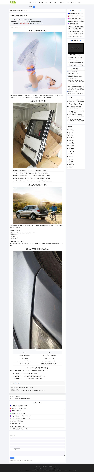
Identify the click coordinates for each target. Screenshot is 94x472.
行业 (71, 145)
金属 (70, 142)
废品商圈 (62, 2)
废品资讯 (41, 2)
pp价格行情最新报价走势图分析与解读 (20, 428)
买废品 (50, 2)
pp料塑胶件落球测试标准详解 (18, 426)
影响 (70, 159)
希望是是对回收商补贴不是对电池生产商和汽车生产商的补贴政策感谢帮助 (76, 82)
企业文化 (55, 466)
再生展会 (79, 2)
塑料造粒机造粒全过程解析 (17, 421)
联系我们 (51, 466)
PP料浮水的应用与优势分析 (18, 410)
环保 (70, 153)
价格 (71, 129)
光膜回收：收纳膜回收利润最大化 (76, 21)
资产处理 (68, 2)
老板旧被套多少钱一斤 (73, 73)
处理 (70, 163)
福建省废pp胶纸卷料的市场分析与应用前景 (21, 418)
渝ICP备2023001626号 (55, 468)
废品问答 (56, 2)
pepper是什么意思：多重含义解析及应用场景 (21, 416)
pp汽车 (17, 383)
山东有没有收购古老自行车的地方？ (19, 405)
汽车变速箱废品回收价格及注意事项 (76, 100)
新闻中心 (46, 466)
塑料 (70, 156)
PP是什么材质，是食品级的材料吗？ (19, 408)
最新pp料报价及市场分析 (19, 396)
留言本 (30, 6)
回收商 (71, 140)
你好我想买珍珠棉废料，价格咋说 (75, 76)
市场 (71, 135)
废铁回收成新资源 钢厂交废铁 (74, 119)
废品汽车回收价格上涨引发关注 (75, 114)
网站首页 (38, 466)
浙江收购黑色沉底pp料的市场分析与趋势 (22, 398)
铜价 (70, 150)
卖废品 (46, 2)
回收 (71, 137)
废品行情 (35, 2)
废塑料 (71, 151)
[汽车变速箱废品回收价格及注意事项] (76, 48)
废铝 (70, 132)
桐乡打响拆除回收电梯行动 (75, 28)
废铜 (71, 134)
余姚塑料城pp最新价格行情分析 (18, 413)
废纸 (71, 139)
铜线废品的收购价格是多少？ (75, 60)
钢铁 (70, 158)
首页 (30, 2)
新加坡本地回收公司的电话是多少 (75, 93)
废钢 (71, 147)
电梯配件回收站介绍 (73, 23)
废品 (71, 131)
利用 (70, 166)
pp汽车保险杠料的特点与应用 (18, 423)
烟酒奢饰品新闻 (22, 10)
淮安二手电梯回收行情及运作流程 (76, 16)
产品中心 (42, 466)
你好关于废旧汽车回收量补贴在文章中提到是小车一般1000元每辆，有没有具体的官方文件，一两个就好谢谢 (76, 88)
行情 (70, 161)
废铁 (71, 148)
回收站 (71, 143)
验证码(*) (12, 450)
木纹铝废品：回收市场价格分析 (75, 57)
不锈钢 (71, 164)
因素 (70, 155)
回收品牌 (73, 2)
